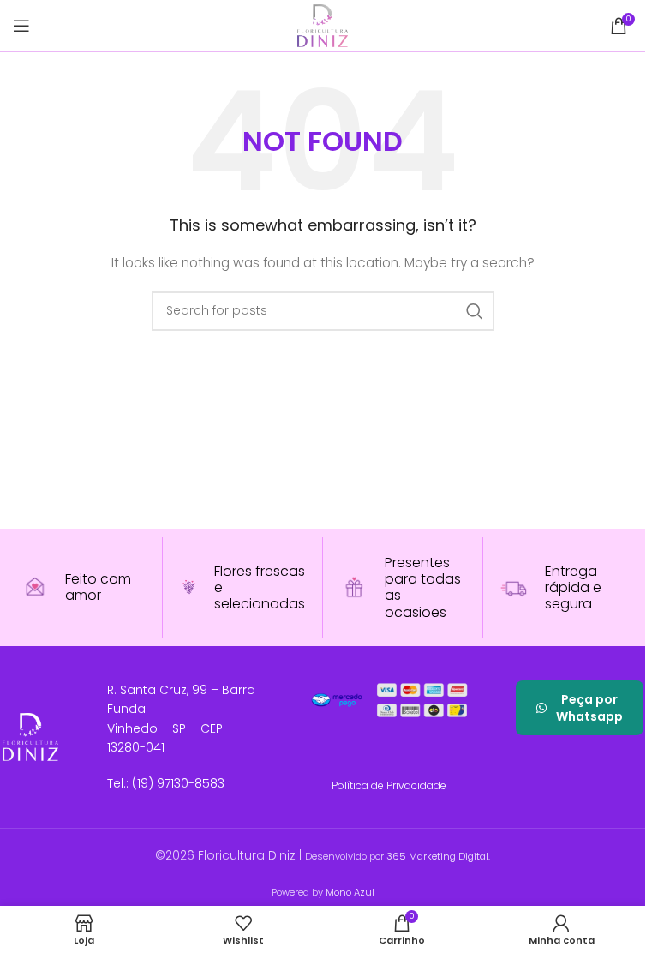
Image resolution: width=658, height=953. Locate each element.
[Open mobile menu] (21, 26)
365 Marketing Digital (437, 856)
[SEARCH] (474, 311)
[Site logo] (322, 24)
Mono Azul (350, 892)
